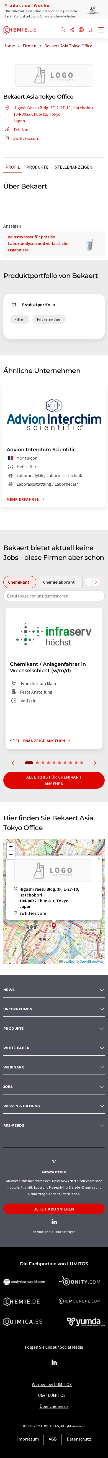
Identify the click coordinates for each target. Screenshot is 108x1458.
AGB (53, 1439)
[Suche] (63, 30)
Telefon (20, 129)
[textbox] (54, 596)
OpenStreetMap (91, 961)
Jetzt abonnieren (54, 1209)
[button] (54, 926)
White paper (16, 1048)
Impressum (28, 1439)
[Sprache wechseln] (81, 30)
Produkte (37, 167)
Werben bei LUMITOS (52, 1384)
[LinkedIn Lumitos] (54, 1362)
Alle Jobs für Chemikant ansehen (54, 780)
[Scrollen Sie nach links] (88, 582)
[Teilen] (72, 30)
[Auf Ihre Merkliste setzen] (90, 30)
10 (81, 762)
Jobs (8, 1087)
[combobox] (54, 596)
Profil (13, 167)
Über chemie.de (54, 1406)
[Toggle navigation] (101, 30)
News (9, 990)
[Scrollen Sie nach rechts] (96, 582)
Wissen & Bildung (21, 1106)
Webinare (13, 1067)
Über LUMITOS (52, 1395)
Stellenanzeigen (73, 167)
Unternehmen (17, 1009)
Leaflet (68, 961)
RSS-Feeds (13, 1125)
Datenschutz (79, 1439)
